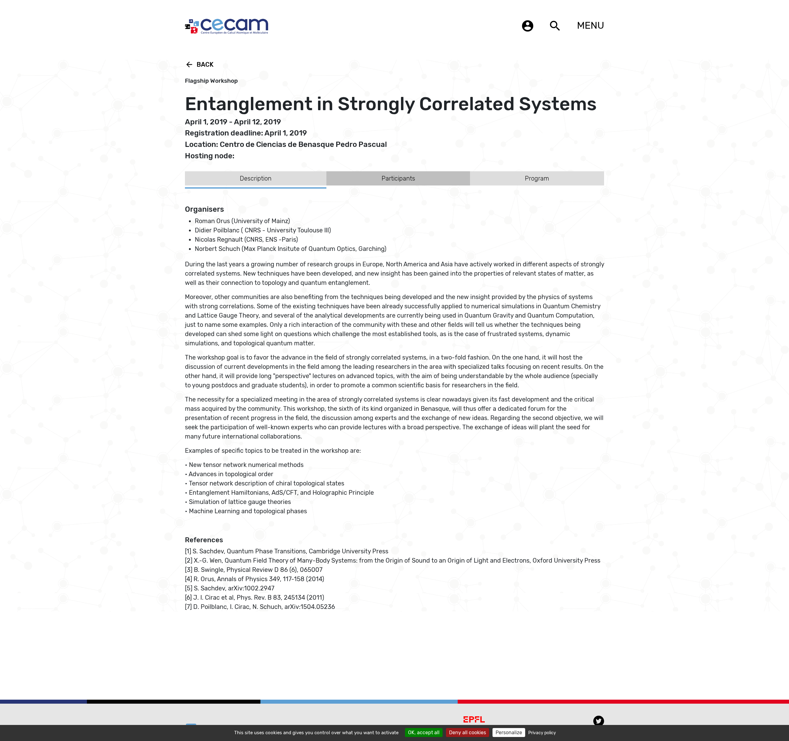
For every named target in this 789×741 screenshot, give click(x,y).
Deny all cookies (467, 732)
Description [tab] (256, 178)
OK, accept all (423, 732)
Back (199, 64)
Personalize (509, 732)
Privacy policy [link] (542, 732)
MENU (590, 25)
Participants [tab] (398, 178)
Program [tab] (537, 178)
